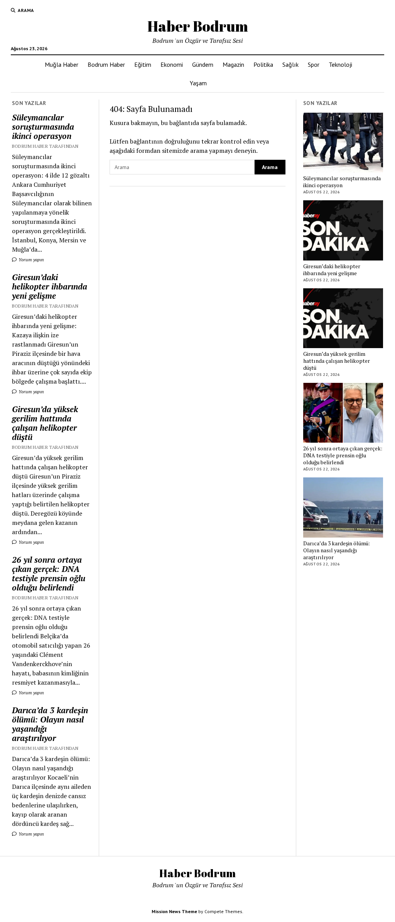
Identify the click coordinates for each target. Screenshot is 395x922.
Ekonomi (171, 64)
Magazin (233, 64)
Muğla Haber (61, 64)
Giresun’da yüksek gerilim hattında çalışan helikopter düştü (45, 423)
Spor (313, 64)
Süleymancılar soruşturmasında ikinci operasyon (43, 126)
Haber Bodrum (197, 26)
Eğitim (142, 64)
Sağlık (290, 64)
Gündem (202, 64)
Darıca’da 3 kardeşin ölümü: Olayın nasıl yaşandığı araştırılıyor (50, 724)
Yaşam (198, 83)
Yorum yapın (30, 259)
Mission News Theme (174, 911)
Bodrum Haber (106, 64)
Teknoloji (340, 64)
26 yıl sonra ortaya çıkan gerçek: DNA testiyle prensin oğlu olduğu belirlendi (48, 573)
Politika (263, 64)
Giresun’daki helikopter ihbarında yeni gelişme (49, 286)
